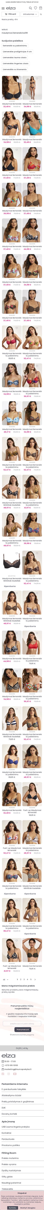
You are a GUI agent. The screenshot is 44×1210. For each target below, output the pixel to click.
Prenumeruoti (23, 1029)
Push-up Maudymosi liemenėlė (32, 811)
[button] (29, 14)
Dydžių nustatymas (11, 1170)
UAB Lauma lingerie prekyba (16, 1126)
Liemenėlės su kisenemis (15, 69)
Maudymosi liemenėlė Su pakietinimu (11, 354)
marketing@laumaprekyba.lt (18, 1069)
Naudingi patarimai (11, 1182)
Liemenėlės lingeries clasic (16, 63)
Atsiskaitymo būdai (11, 1095)
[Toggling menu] (3, 8)
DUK (4, 1107)
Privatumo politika (11, 1145)
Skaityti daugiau (27, 1208)
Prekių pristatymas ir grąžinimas (18, 1101)
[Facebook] (3, 1074)
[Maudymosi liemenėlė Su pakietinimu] (12, 337)
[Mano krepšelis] (40, 8)
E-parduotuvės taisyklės (14, 1089)
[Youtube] (14, 1074)
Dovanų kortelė (9, 1113)
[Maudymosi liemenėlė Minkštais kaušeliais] (12, 487)
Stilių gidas (7, 1176)
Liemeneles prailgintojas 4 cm (17, 51)
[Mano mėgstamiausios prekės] (35, 9)
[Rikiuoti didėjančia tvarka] (40, 14)
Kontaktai (6, 1133)
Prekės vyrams (9, 1164)
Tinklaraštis (7, 1189)
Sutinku (12, 1208)
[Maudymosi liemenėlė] (12, 88)
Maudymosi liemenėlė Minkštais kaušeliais (11, 504)
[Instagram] (8, 1074)
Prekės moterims (10, 1158)
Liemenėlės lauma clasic (15, 57)
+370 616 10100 (11, 1065)
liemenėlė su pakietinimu (15, 45)
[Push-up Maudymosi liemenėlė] (32, 794)
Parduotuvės (8, 1139)
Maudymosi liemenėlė (11, 104)
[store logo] (11, 8)
